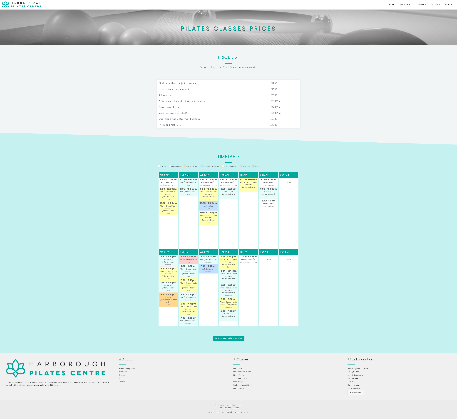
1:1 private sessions (240, 378)
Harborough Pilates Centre (22, 4)
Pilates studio (238, 388)
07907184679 (354, 388)
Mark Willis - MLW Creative (238, 412)
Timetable (123, 372)
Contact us (235, 67)
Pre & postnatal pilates (242, 372)
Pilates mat (237, 368)
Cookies (236, 408)
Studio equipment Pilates (242, 385)
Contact (122, 382)
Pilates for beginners (127, 368)
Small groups (238, 382)
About (121, 378)
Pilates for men (239, 375)
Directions (356, 392)
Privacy (228, 408)
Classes (122, 375)
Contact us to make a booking (228, 338)
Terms (220, 408)
